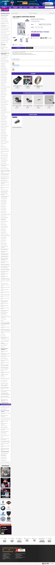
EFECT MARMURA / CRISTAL (5, 34)
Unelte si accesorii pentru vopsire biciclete (5, 310)
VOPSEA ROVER (3, 127)
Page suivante (51, 13)
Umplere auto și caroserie (5, 149)
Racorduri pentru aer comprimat (4, 424)
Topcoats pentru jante (4, 155)
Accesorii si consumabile (31, 7)
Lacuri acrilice (3, 334)
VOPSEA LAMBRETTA (4, 226)
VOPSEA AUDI (3, 63)
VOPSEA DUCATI (3, 211)
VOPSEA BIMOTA (3, 203)
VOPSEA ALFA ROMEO (4, 60)
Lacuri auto (2, 325)
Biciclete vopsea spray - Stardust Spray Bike (5, 301)
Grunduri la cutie (3, 146)
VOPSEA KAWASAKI (4, 221)
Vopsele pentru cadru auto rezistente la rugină (5, 178)
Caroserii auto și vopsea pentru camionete (4, 180)
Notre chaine (3, 524)
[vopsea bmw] (3, 508)
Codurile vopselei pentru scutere (5, 290)
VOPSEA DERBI (3, 209)
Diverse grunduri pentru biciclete (4, 306)
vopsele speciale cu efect (4, 7)
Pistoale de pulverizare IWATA (5, 419)
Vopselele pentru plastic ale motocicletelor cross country (5, 279)
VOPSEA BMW (3, 66)
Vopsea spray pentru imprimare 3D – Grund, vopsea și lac (4, 400)
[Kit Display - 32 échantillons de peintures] (27, 80)
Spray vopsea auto (4, 158)
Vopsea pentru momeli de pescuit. (5, 363)
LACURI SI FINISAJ (20, 7)
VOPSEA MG (3, 113)
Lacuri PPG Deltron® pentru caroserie (5, 327)
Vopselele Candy (3, 32)
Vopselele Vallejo (3, 460)
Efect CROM (10, 7)
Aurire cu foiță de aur (4, 380)
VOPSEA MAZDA (3, 110)
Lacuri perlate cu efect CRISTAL (4, 42)
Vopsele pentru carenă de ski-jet (5, 281)
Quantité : (32, 27)
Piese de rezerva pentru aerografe (5, 411)
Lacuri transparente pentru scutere (5, 292)
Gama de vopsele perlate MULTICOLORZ (5, 165)
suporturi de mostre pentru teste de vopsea (5, 439)
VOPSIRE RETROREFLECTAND (4, 343)
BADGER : (32, 24)
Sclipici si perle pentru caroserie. (4, 351)
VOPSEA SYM (3, 241)
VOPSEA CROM (3, 46)
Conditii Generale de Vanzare (6, 558)
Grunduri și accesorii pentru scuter (5, 296)
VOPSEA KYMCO (3, 224)
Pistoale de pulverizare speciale (4, 421)
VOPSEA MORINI (3, 230)
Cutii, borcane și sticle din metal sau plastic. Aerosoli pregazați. (5, 449)
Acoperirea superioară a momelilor (4, 375)
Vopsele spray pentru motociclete (4, 252)
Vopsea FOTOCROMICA (4, 37)
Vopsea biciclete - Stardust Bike (5, 299)
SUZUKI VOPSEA (3, 138)
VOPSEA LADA (3, 99)
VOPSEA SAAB (3, 129)
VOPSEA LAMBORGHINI (4, 101)
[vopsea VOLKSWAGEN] (3, 519)
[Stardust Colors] (8, 2)
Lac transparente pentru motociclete (5, 272)
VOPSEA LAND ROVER (4, 104)
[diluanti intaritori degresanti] (5, 482)
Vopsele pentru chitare (4, 383)
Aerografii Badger (4, 409)
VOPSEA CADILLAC (4, 69)
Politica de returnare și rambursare (6, 555)
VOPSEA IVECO (3, 93)
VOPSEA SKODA (3, 132)
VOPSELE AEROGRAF (37, 7)
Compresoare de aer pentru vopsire (5, 446)
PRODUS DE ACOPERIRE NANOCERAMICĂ (5, 338)
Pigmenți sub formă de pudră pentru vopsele (5, 356)
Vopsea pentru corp (4, 381)
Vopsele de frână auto (4, 189)
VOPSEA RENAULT (4, 124)
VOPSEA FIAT (3, 83)
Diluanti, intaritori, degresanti (5, 322)
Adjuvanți (2, 320)
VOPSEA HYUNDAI (4, 90)
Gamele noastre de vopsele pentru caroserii (5, 53)
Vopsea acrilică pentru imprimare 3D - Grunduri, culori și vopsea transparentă (5, 394)
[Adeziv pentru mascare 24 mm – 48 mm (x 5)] (38, 80)
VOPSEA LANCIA (3, 102)
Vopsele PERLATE (4, 161)
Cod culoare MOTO (4, 198)
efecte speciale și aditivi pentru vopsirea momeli (4, 368)
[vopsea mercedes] (8, 508)
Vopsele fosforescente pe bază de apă (5, 23)
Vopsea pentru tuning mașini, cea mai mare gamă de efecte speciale (5, 171)
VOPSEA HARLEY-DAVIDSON (5, 214)
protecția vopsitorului (4, 427)
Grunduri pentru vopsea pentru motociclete (4, 249)
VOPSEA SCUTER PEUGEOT (5, 235)
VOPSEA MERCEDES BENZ (5, 112)
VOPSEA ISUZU (3, 91)
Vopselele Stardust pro (4, 453)
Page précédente (15, 13)
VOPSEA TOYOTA (3, 140)
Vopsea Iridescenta (4, 167)
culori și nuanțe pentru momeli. (4, 370)
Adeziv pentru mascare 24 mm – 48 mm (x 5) (38, 86)
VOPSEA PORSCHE (4, 123)
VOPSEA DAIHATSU (4, 79)
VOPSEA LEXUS (3, 105)
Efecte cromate (3, 44)
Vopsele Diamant (3, 163)
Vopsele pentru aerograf (5, 451)
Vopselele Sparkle (3, 458)
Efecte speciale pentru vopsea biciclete (4, 313)
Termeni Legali (5, 557)
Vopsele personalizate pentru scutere (5, 287)
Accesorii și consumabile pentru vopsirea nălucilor (5, 365)
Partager (20, 44)
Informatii (19, 47)
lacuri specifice (3, 335)
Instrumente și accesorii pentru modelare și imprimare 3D (5, 397)
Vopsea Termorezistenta (5, 341)
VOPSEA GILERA (3, 212)
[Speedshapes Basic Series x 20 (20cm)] (17, 80)
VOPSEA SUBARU (4, 137)
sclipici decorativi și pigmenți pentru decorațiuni (5, 354)
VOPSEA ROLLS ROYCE (5, 126)
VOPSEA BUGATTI (4, 68)
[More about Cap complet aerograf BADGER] (17, 121)
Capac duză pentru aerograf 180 (27, 106)
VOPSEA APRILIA (3, 200)
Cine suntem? (18, 556)
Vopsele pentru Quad (4, 283)
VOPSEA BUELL (3, 206)
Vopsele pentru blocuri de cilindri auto (5, 183)
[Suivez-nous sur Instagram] (12, 549)
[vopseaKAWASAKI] (8, 519)
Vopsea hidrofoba (3, 345)
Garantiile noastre (6, 556)
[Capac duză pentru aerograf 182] (17, 100)
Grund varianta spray (4, 148)
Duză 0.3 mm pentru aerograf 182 (49, 106)
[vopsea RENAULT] (3, 502)
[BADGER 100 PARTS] (13, 63)
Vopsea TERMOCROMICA (5, 35)
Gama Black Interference (5, 168)
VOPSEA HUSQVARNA (4, 217)
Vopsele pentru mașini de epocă (5, 188)
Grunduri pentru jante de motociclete (5, 262)
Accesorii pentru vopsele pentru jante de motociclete (5, 269)
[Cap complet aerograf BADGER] (21, 28)
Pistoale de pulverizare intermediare (4, 416)
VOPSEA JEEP (3, 96)
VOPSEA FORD (3, 85)
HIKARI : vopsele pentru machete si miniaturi (4, 385)
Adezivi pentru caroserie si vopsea (5, 444)
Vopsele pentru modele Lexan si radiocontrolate (5, 391)
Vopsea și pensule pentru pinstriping (5, 360)
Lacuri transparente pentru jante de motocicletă (5, 267)
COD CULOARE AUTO (4, 57)
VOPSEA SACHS (3, 238)
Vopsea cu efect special (4, 15)
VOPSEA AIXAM (3, 58)
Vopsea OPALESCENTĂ (4, 40)
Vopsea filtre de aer (4, 425)
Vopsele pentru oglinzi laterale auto (4, 194)
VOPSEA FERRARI (4, 82)
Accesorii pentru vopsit (4, 402)
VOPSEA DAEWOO (4, 77)
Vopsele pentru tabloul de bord (5, 185)
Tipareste (15, 44)
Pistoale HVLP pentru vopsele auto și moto (5, 413)
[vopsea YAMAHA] (3, 513)
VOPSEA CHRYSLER (4, 72)
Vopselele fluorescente (4, 29)
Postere (2, 437)
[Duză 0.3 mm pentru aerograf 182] (49, 100)
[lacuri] (5, 493)
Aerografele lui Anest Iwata (5, 407)
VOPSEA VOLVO (3, 143)
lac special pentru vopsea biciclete (5, 308)
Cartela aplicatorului (19, 555)
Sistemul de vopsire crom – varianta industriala (20, 557)
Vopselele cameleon (4, 18)
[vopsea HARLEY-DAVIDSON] (8, 502)
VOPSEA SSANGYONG (4, 135)
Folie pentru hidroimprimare (5, 378)
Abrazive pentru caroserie (5, 435)
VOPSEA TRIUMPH (4, 243)
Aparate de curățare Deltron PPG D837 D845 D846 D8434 (5, 330)
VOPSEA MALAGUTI (4, 227)
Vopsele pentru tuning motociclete (4, 247)
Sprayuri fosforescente (4, 21)
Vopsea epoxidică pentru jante (5, 152)
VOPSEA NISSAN (3, 118)
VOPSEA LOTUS (3, 107)
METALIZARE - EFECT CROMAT (4, 48)
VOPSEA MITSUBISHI (4, 116)
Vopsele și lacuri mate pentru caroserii (5, 332)
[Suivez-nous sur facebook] (5, 549)
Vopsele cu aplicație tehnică (5, 339)
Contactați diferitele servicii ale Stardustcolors (20, 554)
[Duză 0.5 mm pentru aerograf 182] (38, 100)
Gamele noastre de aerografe (5, 404)
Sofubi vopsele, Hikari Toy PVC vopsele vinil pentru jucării (5, 388)
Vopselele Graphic (4, 457)
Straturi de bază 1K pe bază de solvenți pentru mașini (5, 174)
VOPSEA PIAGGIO (4, 237)
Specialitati (25, 7)
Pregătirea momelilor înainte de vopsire (5, 372)
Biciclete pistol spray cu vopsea (4, 303)
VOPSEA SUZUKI (3, 240)
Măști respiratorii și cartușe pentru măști (5, 429)
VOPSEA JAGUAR (4, 94)
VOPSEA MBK (3, 229)
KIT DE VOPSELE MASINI (5, 55)
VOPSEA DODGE (3, 80)
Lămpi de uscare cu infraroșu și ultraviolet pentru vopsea (5, 441)
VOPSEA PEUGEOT (4, 121)
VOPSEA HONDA (3, 88)
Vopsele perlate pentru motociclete (4, 276)
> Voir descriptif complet (35, 21)
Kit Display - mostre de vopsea (27, 86)
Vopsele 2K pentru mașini (5, 176)
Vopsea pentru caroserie (15, 7)
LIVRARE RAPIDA (6, 553)
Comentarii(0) (29, 47)
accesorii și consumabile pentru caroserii (4, 432)
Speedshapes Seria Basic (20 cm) (17, 86)
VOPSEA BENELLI (4, 201)
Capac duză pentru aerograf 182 (16, 106)
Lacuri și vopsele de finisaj (5, 323)
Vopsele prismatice (4, 16)
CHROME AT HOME (4, 51)
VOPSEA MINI (3, 115)
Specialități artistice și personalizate (4, 349)
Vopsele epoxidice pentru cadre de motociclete (5, 254)
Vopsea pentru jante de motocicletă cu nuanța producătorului (4, 259)
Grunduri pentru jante (4, 153)
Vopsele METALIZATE (4, 160)
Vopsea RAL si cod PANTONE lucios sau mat (5, 317)
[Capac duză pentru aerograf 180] (27, 100)
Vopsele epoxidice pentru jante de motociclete (5, 256)
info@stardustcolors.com (23, 4)
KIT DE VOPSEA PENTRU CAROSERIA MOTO (5, 197)
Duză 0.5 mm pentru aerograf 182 (38, 106)
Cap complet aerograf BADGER (17, 127)
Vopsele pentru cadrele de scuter (5, 285)
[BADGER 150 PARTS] (13, 69)
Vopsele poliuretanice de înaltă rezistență (5, 26)
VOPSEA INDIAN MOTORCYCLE (3, 219)
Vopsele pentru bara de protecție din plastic (4, 192)
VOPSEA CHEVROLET (4, 71)
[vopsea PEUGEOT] (8, 513)
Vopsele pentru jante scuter (5, 294)
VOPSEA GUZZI (3, 232)
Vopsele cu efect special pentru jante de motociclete (5, 264)
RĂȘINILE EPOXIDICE (4, 358)
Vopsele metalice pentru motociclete (5, 274)
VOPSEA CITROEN (4, 74)
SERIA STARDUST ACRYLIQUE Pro (4, 455)
